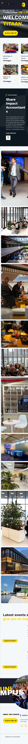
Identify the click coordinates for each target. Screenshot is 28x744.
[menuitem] (12, 737)
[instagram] (25, 726)
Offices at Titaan (6, 77)
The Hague (7, 61)
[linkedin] (21, 726)
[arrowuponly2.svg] (16, 59)
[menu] (2, 2)
